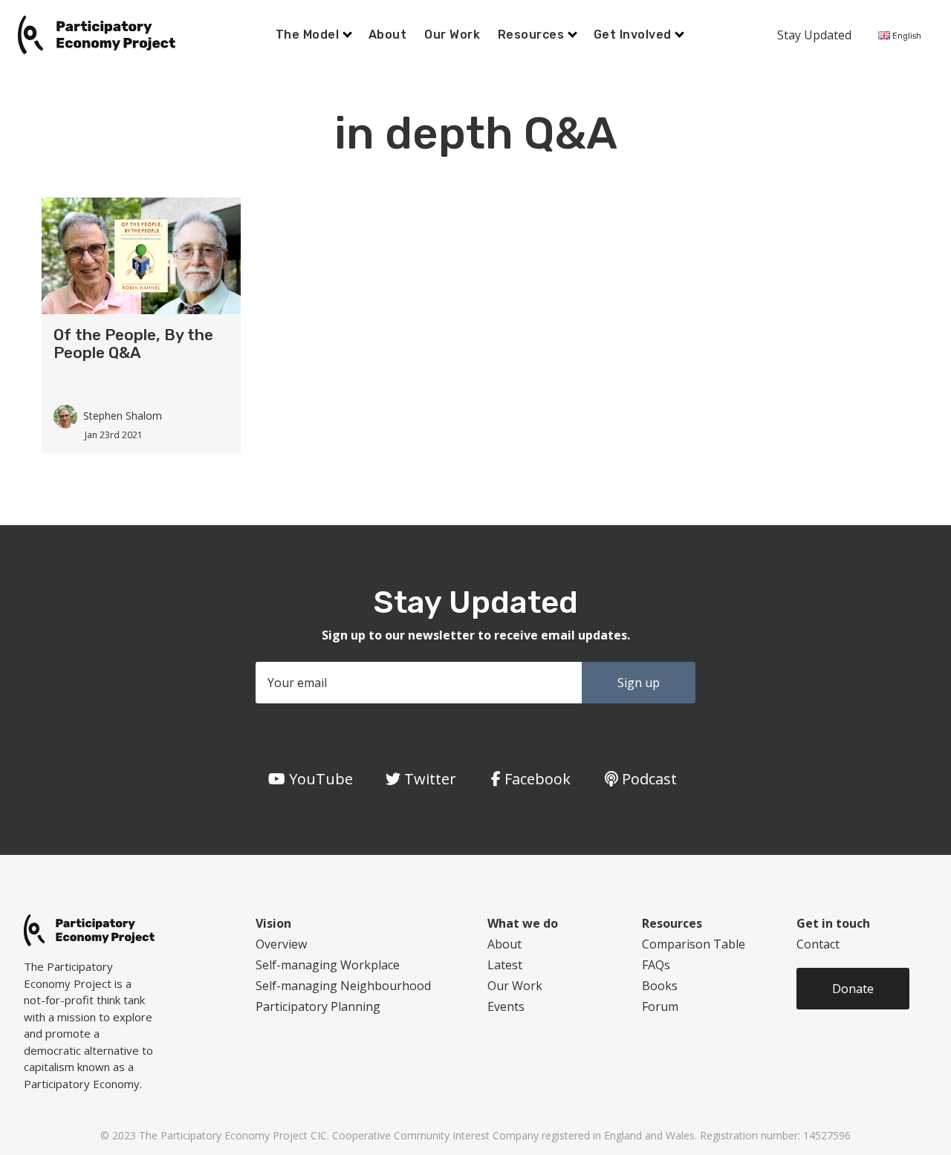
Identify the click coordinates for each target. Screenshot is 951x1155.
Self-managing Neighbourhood (343, 985)
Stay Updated (814, 35)
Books (660, 985)
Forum (660, 1006)
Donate (853, 988)
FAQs (656, 965)
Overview (281, 944)
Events (506, 1006)
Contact (818, 944)
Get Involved (634, 34)
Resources (533, 34)
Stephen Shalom (122, 416)
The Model (309, 34)
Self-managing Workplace (328, 965)
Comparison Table (693, 944)
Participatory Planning (318, 1006)
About (387, 34)
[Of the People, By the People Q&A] (141, 255)
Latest (504, 965)
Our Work (452, 34)
